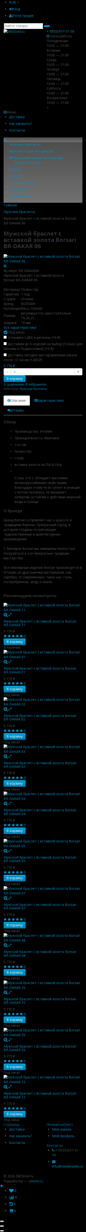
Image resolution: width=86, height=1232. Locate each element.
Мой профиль (63, 1136)
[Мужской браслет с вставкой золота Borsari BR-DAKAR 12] (43, 1079)
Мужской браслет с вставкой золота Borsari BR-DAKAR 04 (40, 812)
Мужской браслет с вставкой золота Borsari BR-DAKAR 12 (40, 1095)
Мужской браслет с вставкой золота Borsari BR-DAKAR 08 (40, 953)
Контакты (17, 130)
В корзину (14, 378)
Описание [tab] (18, 400)
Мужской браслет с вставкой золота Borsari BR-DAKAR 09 (40, 1048)
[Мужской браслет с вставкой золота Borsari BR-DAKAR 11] (43, 607)
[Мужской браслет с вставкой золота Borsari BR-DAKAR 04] (43, 796)
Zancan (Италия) (28, 162)
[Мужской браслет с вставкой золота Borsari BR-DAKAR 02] (43, 702)
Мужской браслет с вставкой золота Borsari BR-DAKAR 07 (40, 906)
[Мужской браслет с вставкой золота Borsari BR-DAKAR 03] (43, 749)
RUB (13, 2)
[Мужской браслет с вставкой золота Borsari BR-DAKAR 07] (43, 891)
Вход (16, 9)
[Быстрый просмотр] (10, 614)
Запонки (15, 176)
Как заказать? (20, 123)
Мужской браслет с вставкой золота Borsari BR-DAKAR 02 (40, 717)
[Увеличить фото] (6, 614)
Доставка (17, 117)
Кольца (15, 169)
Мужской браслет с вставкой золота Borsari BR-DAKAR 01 (40, 670)
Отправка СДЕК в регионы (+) (33, 337)
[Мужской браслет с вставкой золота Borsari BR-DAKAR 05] (43, 843)
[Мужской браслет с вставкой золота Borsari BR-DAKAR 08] (43, 938)
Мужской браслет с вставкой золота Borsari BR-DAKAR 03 (40, 765)
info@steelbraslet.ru (67, 1166)
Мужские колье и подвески (31, 151)
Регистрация (23, 15)
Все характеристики (20, 327)
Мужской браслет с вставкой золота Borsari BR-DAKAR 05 (40, 859)
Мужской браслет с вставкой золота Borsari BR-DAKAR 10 (40, 1001)
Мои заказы (61, 1129)
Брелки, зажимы (22, 182)
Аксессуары (18, 189)
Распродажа (19, 195)
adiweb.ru (35, 1181)
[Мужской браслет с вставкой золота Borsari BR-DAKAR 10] (43, 985)
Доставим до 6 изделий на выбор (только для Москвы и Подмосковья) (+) (43, 346)
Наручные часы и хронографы (38, 157)
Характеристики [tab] (51, 400)
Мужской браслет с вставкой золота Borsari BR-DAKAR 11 (40, 623)
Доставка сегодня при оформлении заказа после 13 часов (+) (40, 357)
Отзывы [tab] (17, 410)
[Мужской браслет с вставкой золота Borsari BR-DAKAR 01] (43, 654)
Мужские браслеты (24, 144)
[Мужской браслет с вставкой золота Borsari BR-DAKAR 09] (43, 1032)
